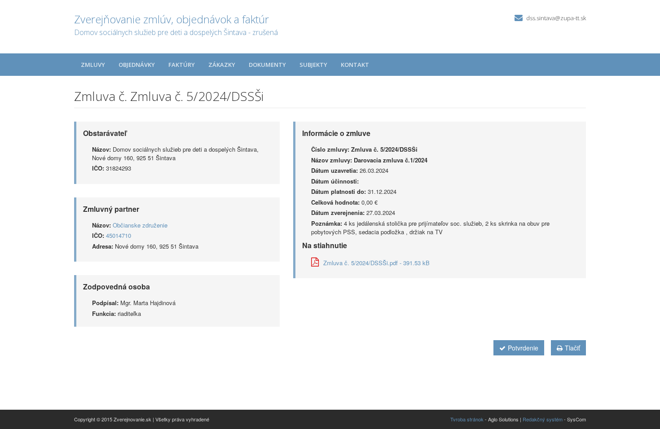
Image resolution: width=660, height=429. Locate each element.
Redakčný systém (543, 419)
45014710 (118, 235)
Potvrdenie (523, 347)
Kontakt (355, 65)
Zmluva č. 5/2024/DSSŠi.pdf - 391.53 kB (376, 262)
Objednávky (137, 65)
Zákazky (221, 65)
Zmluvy (93, 65)
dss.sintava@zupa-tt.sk (556, 18)
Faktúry (181, 65)
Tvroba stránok (467, 419)
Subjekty (313, 65)
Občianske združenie (140, 225)
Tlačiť (572, 347)
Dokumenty (267, 65)
